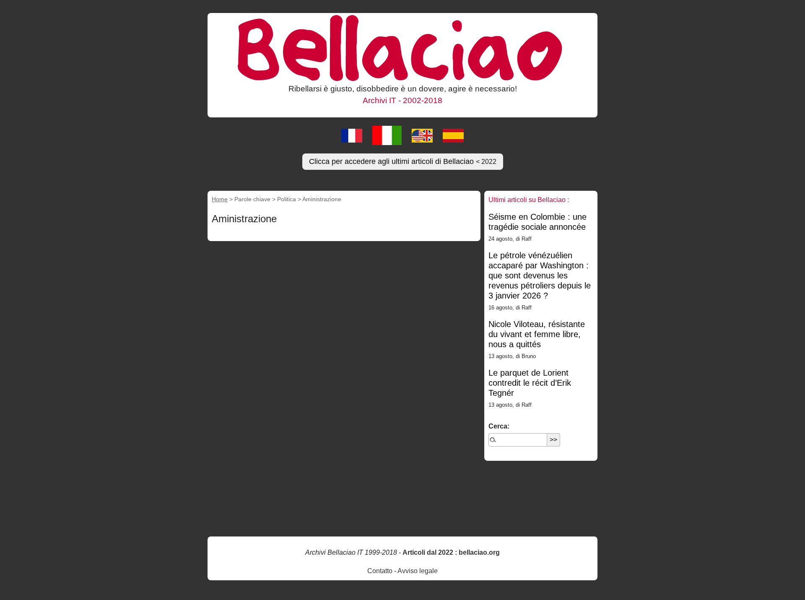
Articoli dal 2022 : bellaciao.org (451, 552)
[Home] (402, 47)
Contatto (379, 570)
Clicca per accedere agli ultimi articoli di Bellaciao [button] (402, 161)
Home (220, 199)
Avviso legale (417, 570)
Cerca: (498, 426)
